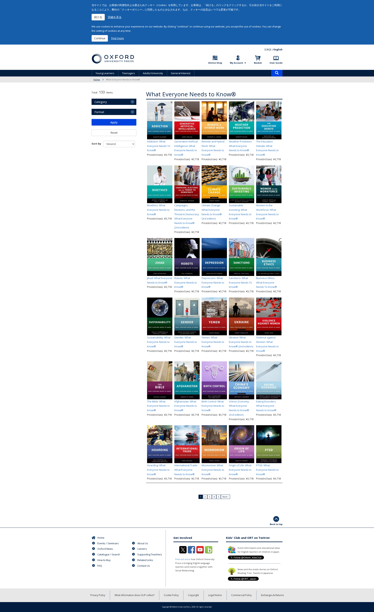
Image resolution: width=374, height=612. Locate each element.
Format (99, 112)
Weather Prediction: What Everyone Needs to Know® (240, 146)
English (277, 49)
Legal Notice (215, 595)
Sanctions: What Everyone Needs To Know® (240, 282)
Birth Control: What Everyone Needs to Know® (213, 406)
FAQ (99, 565)
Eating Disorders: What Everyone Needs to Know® (266, 406)
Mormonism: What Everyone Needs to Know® (213, 470)
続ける (98, 17)
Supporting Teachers (149, 554)
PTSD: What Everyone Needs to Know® (267, 470)
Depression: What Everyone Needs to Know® (213, 282)
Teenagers (128, 73)
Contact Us (143, 565)
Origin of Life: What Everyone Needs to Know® (240, 470)
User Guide (276, 62)
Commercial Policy (241, 595)
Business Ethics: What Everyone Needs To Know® (266, 282)
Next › (225, 496)
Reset (114, 132)
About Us (142, 543)
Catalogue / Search (108, 554)
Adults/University (153, 73)
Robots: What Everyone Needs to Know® (185, 282)
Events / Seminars (108, 543)
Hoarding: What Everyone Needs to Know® (158, 470)
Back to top (276, 524)
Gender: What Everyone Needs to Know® (185, 342)
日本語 (267, 49)
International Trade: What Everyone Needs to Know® (186, 470)
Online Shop (215, 62)
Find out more (182, 559)
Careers (142, 549)
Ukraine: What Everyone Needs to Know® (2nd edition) (241, 342)
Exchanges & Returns (272, 595)
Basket (258, 62)
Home (97, 79)
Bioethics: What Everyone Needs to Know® (158, 210)
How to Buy (104, 560)
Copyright (193, 595)
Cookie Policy (171, 595)
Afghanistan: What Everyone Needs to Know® (185, 406)
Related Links (145, 560)
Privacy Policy (97, 595)
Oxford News (105, 549)
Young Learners (105, 73)
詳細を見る (115, 17)
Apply (114, 122)
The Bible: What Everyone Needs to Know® (158, 406)
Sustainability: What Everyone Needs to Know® (158, 342)
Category (100, 102)
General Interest (180, 73)
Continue (99, 38)
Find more (117, 38)
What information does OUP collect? (134, 595)
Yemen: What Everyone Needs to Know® (213, 342)
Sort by (96, 143)
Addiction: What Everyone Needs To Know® (158, 146)
